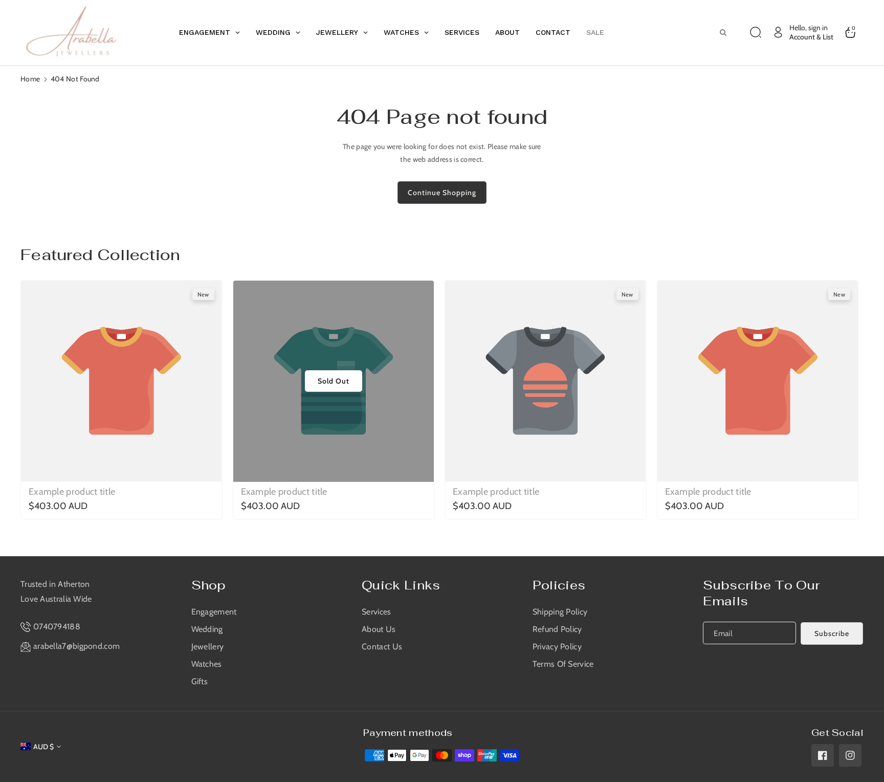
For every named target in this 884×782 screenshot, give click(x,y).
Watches (206, 664)
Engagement (214, 612)
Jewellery (207, 646)
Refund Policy (557, 629)
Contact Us (382, 646)
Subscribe (831, 633)
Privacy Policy (557, 646)
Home (30, 78)
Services (376, 612)
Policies (559, 585)
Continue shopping (442, 192)
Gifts (199, 681)
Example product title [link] (72, 491)
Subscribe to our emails (761, 593)
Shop (208, 585)
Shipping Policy (560, 612)
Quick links (401, 585)
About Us (378, 629)
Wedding (207, 629)
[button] (755, 32)
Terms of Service (563, 664)
